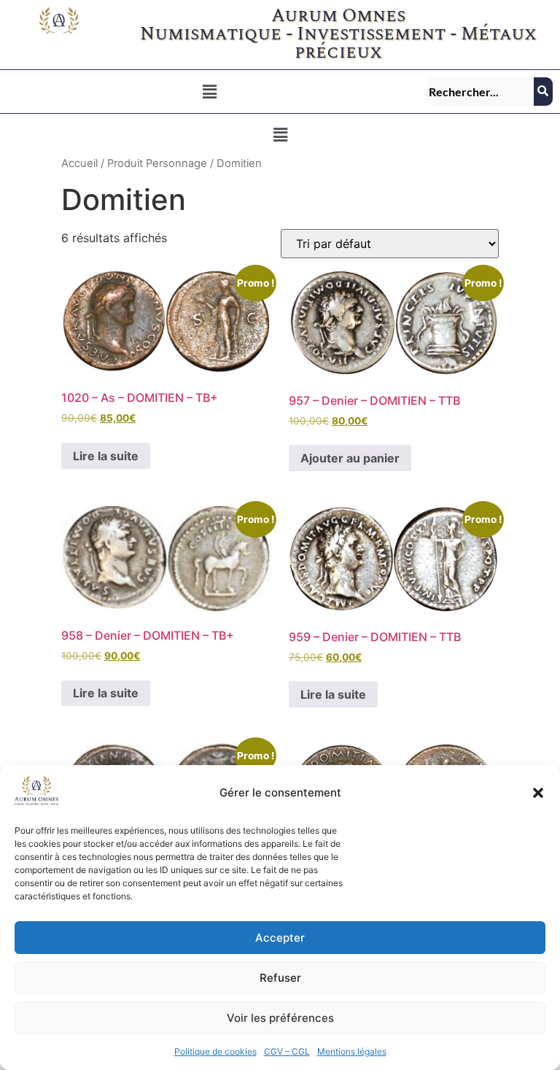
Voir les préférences (280, 1018)
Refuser (280, 978)
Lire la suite (106, 456)
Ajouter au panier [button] (350, 458)
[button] (538, 793)
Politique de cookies (215, 1051)
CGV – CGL (287, 1051)
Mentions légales (351, 1051)
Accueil (79, 163)
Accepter (280, 938)
